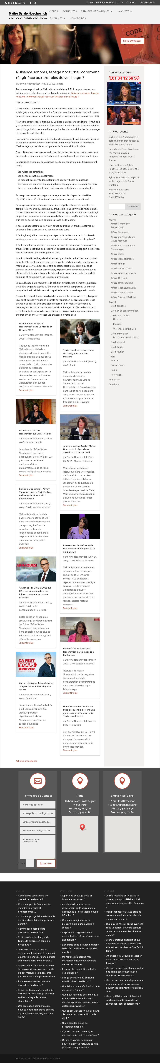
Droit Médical (77, 560)
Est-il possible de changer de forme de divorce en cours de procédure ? (34, 941)
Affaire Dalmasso (119, 232)
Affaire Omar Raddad (122, 283)
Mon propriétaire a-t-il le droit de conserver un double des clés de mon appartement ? (123, 916)
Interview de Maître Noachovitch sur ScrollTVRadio (119, 193)
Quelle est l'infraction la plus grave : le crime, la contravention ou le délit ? (80, 1015)
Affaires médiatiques (95, 11)
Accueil (53, 11)
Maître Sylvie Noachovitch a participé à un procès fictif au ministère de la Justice (124, 141)
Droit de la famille (120, 315)
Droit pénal (117, 347)
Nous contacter (132, 40)
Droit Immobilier (119, 333)
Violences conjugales (124, 329)
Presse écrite (33, 338)
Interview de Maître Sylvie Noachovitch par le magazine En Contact (78, 651)
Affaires (77, 461)
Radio (60, 83)
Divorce (117, 319)
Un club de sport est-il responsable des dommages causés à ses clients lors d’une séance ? (125, 972)
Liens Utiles (145, 2)
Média (39, 442)
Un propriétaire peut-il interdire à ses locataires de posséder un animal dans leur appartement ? (123, 1000)
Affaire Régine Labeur (122, 292)
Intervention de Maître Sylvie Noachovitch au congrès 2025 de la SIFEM (79, 548)
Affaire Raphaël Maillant (123, 288)
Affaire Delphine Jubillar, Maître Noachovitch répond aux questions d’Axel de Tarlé (79, 449)
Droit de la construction (125, 337)
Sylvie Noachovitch (30, 83)
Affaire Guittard (119, 278)
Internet (30, 442)
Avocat (112, 302)
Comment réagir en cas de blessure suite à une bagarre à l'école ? (78, 924)
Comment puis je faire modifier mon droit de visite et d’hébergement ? (34, 908)
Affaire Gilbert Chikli (121, 268)
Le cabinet (55, 18)
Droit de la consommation (124, 310)
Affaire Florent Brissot (122, 259)
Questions (114, 384)
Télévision (41, 610)
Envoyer (46, 863)
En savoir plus (26, 390)
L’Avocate (123, 11)
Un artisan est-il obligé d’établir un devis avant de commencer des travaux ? (124, 960)
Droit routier (117, 352)
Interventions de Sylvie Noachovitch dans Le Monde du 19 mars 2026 (35, 326)
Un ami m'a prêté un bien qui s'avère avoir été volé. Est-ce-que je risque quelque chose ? (80, 1044)
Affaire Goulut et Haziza (123, 273)
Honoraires (78, 18)
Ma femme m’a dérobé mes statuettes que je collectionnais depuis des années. (79, 961)
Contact (131, 2)
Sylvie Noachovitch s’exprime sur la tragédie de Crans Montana (78, 353)
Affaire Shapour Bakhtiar (123, 297)
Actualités (70, 11)
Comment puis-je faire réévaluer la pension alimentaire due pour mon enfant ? (36, 920)
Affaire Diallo (117, 254)
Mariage (117, 324)
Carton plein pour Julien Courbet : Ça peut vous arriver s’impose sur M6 (36, 686)
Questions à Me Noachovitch (103, 2)
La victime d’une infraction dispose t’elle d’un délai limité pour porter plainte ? (80, 948)
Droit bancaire (33, 507)
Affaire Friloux (118, 263)
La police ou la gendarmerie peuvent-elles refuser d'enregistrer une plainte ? (81, 936)
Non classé (114, 379)
